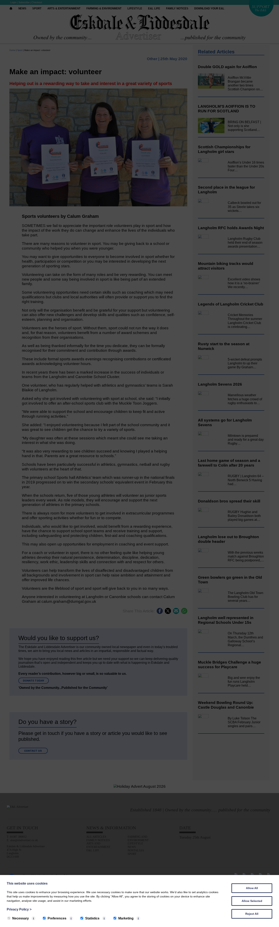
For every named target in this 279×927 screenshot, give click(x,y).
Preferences (57, 918)
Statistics (92, 918)
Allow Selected (252, 901)
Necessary (20, 918)
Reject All (251, 913)
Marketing (126, 918)
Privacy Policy (19, 909)
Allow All (252, 888)
